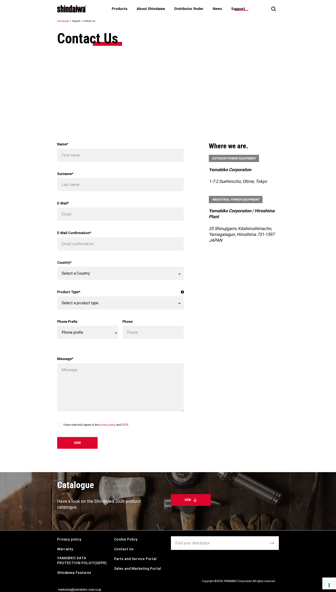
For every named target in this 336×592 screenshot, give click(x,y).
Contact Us (124, 549)
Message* (65, 359)
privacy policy (107, 424)
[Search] (273, 8)
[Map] (168, 93)
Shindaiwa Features (74, 573)
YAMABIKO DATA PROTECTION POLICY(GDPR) (82, 560)
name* (62, 144)
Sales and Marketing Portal (137, 568)
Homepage (63, 21)
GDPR (125, 424)
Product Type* (68, 292)
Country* (64, 262)
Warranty (65, 549)
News (217, 8)
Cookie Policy (126, 539)
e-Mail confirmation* (74, 233)
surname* (65, 174)
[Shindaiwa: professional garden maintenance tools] (71, 8)
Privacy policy (69, 539)
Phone (127, 321)
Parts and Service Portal (135, 559)
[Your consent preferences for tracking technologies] (329, 585)
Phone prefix (67, 321)
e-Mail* (63, 203)
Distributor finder (188, 8)
